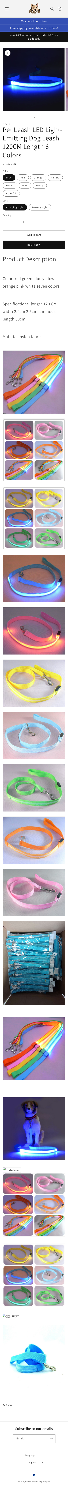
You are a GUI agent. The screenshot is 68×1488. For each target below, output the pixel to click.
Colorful (11, 193)
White (39, 185)
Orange (38, 177)
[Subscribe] (51, 1438)
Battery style (39, 207)
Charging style (14, 207)
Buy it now (34, 244)
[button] (7, 9)
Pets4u (28, 1481)
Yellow (55, 177)
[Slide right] (42, 117)
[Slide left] (26, 117)
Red (23, 177)
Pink (25, 185)
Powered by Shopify (41, 1481)
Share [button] (9, 1405)
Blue (9, 177)
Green (9, 185)
